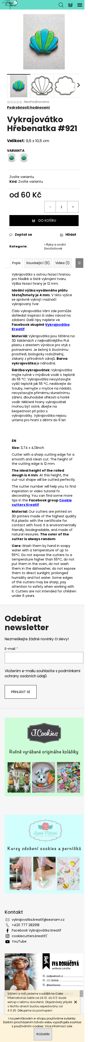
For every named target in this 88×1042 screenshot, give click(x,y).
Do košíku (47, 220)
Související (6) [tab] (38, 263)
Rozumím (43, 1034)
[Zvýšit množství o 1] (72, 206)
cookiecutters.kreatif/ (29, 936)
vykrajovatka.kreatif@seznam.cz (38, 919)
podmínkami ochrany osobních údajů (42, 673)
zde (69, 1026)
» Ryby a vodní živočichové (55, 246)
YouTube (19, 941)
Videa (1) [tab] (62, 263)
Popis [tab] (16, 263)
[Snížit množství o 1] (50, 206)
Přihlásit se (20, 692)
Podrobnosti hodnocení (28, 107)
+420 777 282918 (25, 925)
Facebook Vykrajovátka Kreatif (36, 930)
